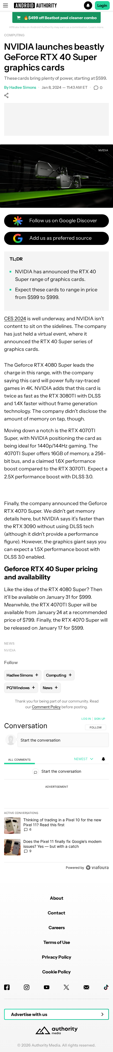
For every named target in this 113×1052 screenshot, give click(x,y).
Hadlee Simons (22, 87)
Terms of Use (56, 942)
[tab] (19, 759)
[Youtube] (46, 987)
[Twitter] (66, 987)
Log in (86, 718)
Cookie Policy (56, 971)
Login (102, 5)
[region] (56, 794)
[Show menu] (5, 5)
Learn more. (96, 27)
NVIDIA (10, 650)
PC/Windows (21, 687)
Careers (57, 927)
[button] (56, 5)
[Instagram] (26, 987)
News (9, 643)
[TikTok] (106, 987)
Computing (14, 35)
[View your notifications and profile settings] (103, 759)
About (56, 898)
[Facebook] (7, 987)
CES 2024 (15, 319)
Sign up (99, 718)
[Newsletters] (86, 987)
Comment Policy (46, 706)
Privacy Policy (56, 957)
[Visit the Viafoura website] (97, 867)
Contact (56, 912)
